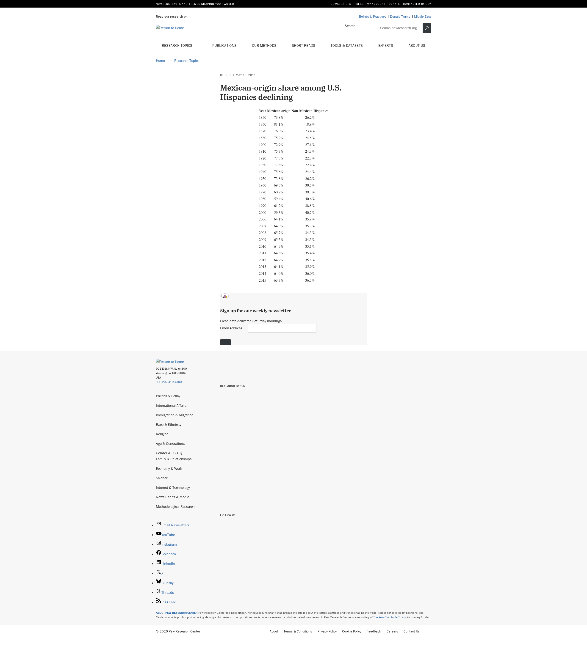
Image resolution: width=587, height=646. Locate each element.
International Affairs (171, 405)
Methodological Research (175, 506)
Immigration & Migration (175, 414)
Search (350, 25)
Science (162, 478)
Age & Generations (170, 443)
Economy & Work (169, 468)
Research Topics (177, 45)
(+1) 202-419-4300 (169, 382)
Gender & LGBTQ (169, 453)
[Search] (427, 28)
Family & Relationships (173, 458)
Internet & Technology (173, 487)
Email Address (231, 328)
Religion (162, 434)
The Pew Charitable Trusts (389, 617)
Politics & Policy (168, 395)
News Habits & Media (172, 497)
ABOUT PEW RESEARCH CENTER (177, 613)
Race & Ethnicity (168, 424)
